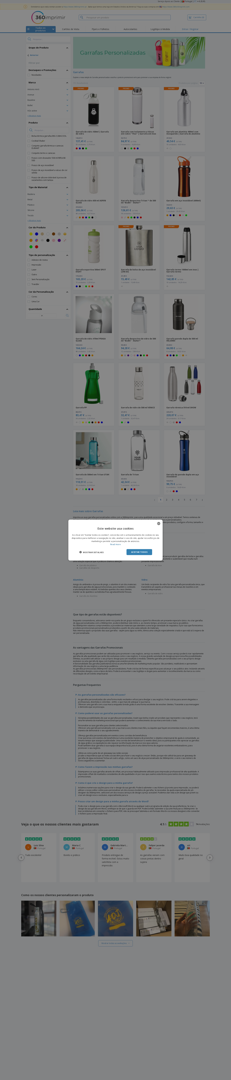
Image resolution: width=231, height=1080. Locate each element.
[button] (92, 552)
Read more (115, 544)
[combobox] (158, 523)
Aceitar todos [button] (139, 552)
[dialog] (115, 540)
